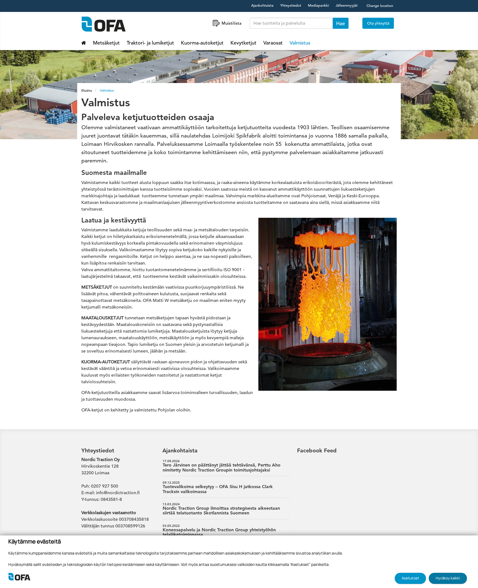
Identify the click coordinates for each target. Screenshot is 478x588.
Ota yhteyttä (378, 23)
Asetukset (410, 578)
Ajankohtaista (262, 5)
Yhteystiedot (290, 5)
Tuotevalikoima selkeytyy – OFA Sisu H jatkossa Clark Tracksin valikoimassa (218, 487)
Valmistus (300, 43)
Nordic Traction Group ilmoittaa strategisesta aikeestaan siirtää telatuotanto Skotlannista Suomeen (221, 509)
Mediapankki (318, 5)
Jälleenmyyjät (347, 5)
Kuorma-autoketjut (202, 43)
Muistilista (231, 23)
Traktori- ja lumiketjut (150, 43)
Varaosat (273, 43)
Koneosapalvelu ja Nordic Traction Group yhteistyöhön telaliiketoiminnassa (219, 530)
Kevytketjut (243, 43)
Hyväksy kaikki (448, 578)
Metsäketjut (106, 43)
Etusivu (86, 90)
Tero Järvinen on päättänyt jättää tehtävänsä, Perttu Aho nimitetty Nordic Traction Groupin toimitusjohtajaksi (221, 466)
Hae (340, 23)
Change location (380, 5)
